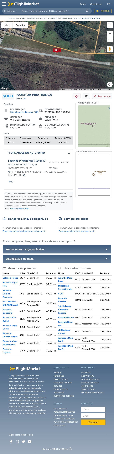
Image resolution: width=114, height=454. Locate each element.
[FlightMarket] (23, 4)
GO (48, 18)
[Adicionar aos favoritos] (76, 96)
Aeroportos (32, 18)
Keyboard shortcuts (65, 89)
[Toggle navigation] (4, 4)
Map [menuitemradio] (7, 25)
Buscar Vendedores (90, 379)
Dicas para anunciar (63, 415)
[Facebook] (11, 441)
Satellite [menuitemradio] (20, 25)
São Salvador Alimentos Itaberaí (64, 309)
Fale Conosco (60, 409)
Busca (42, 18)
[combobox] (55, 11)
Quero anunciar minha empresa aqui (76, 231)
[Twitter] (23, 441)
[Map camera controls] (110, 84)
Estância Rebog (10, 278)
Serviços (58, 386)
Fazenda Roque (66, 317)
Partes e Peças (61, 379)
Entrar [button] (83, 4)
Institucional (87, 376)
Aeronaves (59, 376)
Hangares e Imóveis (63, 383)
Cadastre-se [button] (96, 4)
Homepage (86, 373)
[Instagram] (17, 441)
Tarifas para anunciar (64, 419)
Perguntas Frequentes (64, 412)
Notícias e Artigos (90, 383)
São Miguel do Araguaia (61, 18)
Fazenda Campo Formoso (7, 293)
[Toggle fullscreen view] (110, 25)
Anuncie (57, 373)
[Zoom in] (110, 33)
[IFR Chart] (94, 175)
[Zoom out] (110, 39)
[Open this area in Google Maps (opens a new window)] (5, 88)
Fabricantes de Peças (64, 396)
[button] (87, 11)
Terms (111, 89)
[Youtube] (29, 441)
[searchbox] (55, 11)
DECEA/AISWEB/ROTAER (19, 208)
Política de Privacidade (92, 393)
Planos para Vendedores (66, 422)
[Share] (86, 96)
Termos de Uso (88, 389)
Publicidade (59, 425)
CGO (60, 293)
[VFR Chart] (94, 126)
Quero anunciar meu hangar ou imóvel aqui (24, 231)
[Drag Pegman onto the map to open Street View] (110, 49)
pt (108, 4)
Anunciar (105, 11)
